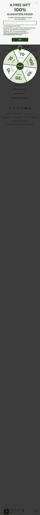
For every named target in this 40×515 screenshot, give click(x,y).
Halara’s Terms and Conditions (11, 33)
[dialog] (20, 257)
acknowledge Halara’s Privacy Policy (12, 34)
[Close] (36, 3)
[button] (20, 66)
